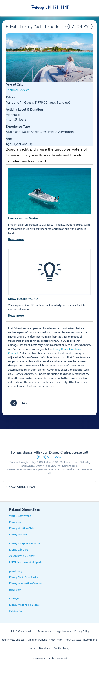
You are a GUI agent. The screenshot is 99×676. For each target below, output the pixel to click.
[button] (19, 403)
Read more (16, 239)
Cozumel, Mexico (17, 90)
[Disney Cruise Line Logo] (50, 8)
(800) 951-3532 (49, 457)
